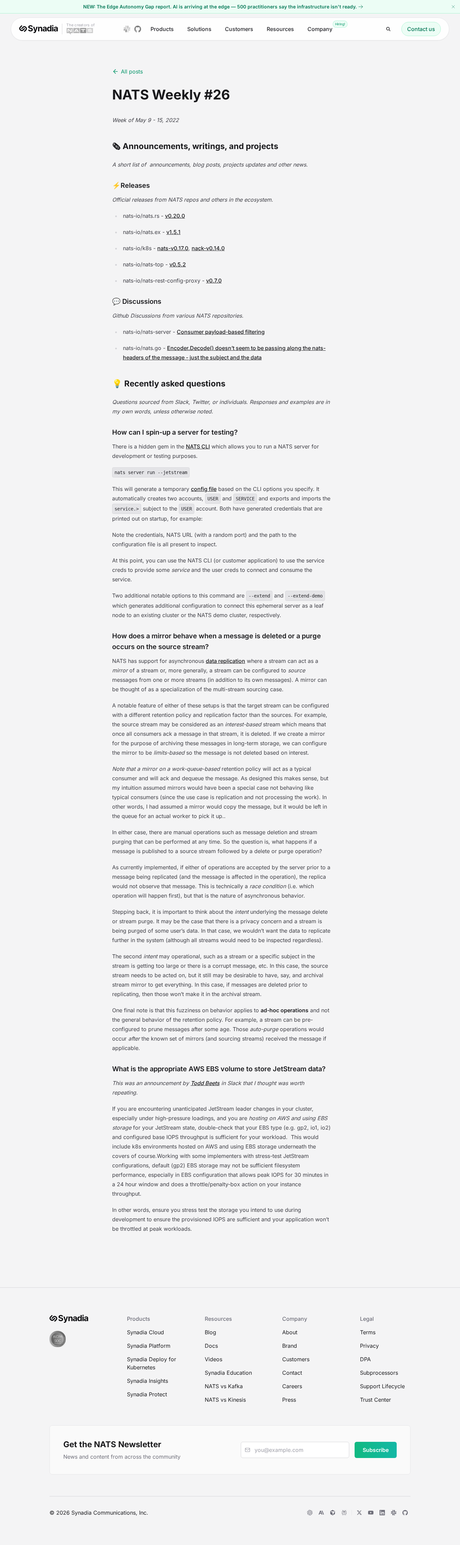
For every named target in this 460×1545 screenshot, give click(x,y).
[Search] (388, 29)
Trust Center (375, 1399)
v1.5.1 (173, 232)
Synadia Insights (147, 1380)
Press (289, 1399)
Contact (292, 1372)
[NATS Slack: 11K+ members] (127, 29)
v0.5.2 (177, 264)
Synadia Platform (148, 1345)
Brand (289, 1345)
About (289, 1332)
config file (204, 489)
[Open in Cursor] (332, 1512)
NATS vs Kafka (224, 1386)
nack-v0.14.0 (208, 248)
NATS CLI (198, 446)
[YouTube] (370, 1512)
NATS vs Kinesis (225, 1399)
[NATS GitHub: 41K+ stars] (137, 29)
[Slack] (393, 1512)
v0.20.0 (175, 215)
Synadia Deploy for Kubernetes (151, 1363)
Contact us (421, 29)
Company (319, 29)
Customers (239, 29)
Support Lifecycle (382, 1386)
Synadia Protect (147, 1394)
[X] (359, 1512)
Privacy (369, 1345)
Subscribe (376, 1450)
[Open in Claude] (321, 1512)
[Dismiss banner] (453, 6)
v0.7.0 (214, 280)
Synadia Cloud (145, 1332)
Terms (367, 1332)
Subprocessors (379, 1372)
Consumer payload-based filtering (221, 331)
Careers (292, 1386)
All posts (132, 71)
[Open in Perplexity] (344, 1512)
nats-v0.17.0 (172, 248)
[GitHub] (405, 1512)
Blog (210, 1332)
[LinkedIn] (382, 1512)
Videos (213, 1359)
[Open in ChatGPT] (309, 1512)
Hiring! (340, 24)
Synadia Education (228, 1372)
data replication (225, 661)
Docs (211, 1345)
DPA (365, 1359)
